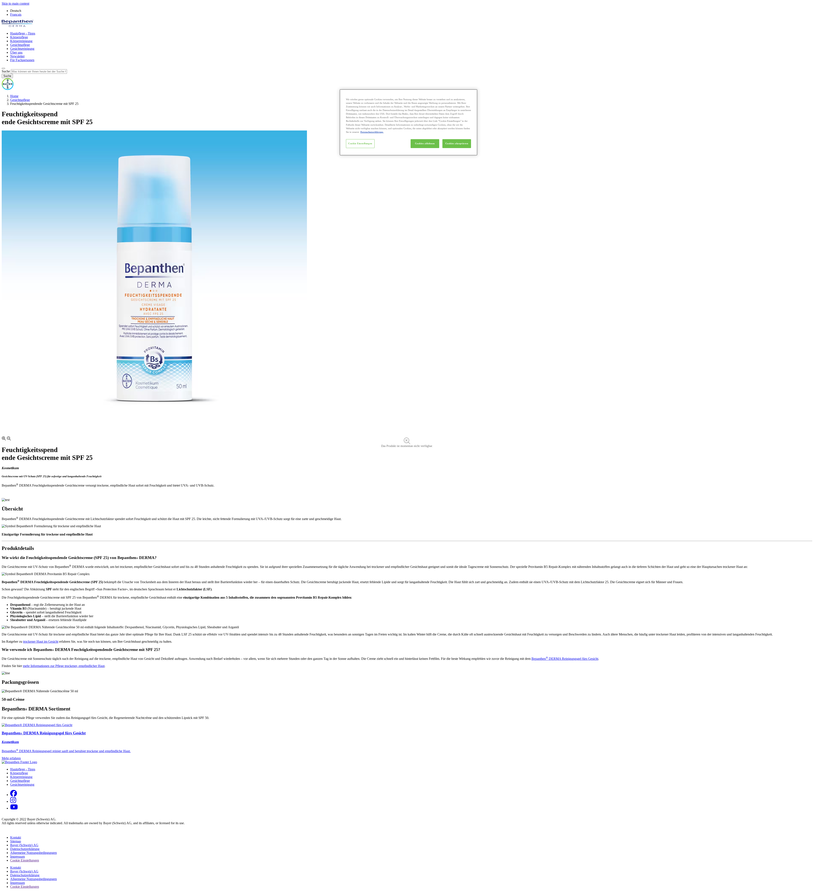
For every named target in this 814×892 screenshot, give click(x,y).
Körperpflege (19, 37)
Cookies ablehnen (425, 143)
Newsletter (17, 56)
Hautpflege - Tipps (22, 33)
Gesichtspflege (20, 45)
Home (14, 96)
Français (15, 14)
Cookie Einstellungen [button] (24, 860)
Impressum (17, 856)
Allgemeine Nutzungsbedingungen (33, 853)
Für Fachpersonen (22, 60)
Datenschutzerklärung (24, 849)
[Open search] (3, 68)
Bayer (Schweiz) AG (24, 845)
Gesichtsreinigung (22, 48)
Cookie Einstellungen (360, 143)
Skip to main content (15, 3)
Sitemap (15, 841)
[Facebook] (13, 794)
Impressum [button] (17, 883)
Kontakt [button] (15, 837)
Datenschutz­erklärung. (372, 132)
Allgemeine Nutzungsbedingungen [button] (33, 879)
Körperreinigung (21, 41)
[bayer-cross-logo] (8, 89)
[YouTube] (14, 808)
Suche (6, 71)
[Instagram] (13, 801)
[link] (407, 741)
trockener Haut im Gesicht (40, 641)
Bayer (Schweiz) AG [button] (24, 871)
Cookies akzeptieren (456, 143)
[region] (408, 122)
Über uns (16, 52)
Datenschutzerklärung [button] (24, 875)
